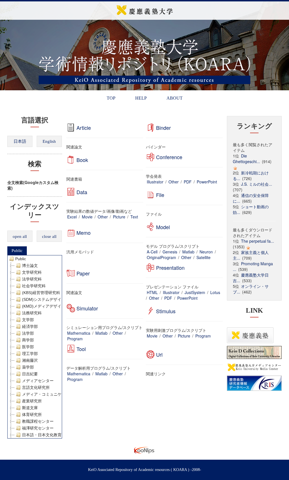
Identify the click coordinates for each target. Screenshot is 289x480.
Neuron (206, 252)
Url (159, 354)
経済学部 (30, 326)
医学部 (28, 347)
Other (173, 182)
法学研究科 (32, 279)
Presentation (170, 267)
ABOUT (175, 98)
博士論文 (30, 265)
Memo (83, 232)
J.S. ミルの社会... (256, 184)
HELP (141, 98)
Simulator (87, 308)
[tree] (34, 347)
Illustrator (155, 182)
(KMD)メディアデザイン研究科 (49, 306)
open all (20, 236)
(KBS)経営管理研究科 (41, 292)
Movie (87, 217)
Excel (72, 217)
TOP (111, 98)
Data (81, 192)
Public (17, 250)
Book (82, 159)
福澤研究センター (38, 428)
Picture (119, 217)
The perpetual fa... (257, 241)
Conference (169, 157)
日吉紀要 (30, 374)
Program (75, 338)
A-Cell (152, 252)
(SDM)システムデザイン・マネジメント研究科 (63, 299)
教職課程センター (38, 421)
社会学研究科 (34, 286)
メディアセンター (38, 380)
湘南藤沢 (30, 360)
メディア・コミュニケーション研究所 (55, 394)
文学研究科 (32, 272)
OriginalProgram (161, 257)
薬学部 (28, 367)
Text (134, 217)
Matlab (188, 252)
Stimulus (166, 311)
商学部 (28, 340)
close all (49, 236)
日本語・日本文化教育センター (49, 435)
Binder (163, 127)
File (160, 194)
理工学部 (30, 353)
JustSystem (195, 292)
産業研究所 (32, 401)
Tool (81, 348)
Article (83, 127)
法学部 (28, 333)
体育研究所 (32, 414)
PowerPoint (207, 182)
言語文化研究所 (36, 387)
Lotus (215, 292)
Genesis (170, 252)
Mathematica (78, 333)
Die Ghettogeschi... (246, 158)
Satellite (203, 257)
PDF (188, 182)
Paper (83, 273)
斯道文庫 (30, 408)
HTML (152, 292)
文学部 (28, 319)
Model (163, 227)
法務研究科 (32, 313)
